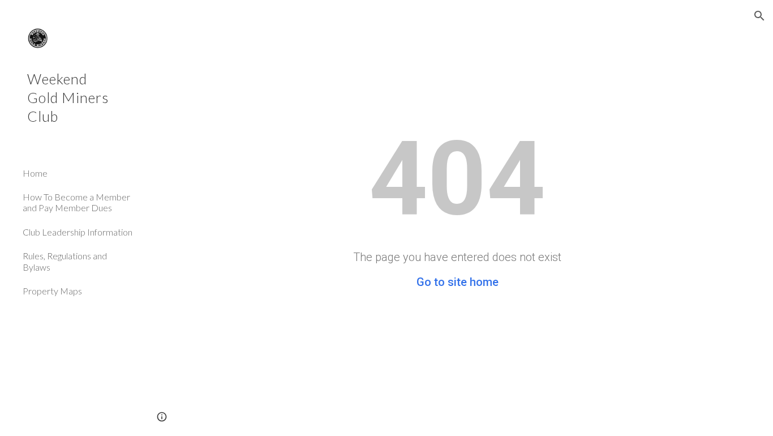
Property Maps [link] (52, 290)
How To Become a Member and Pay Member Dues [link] (76, 202)
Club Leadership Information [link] (77, 231)
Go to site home (457, 282)
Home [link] (35, 173)
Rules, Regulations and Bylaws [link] (65, 261)
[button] (759, 15)
